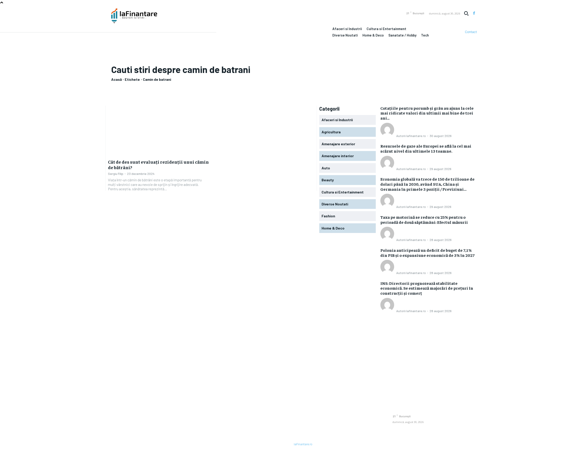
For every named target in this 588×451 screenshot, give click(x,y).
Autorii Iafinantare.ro (411, 136)
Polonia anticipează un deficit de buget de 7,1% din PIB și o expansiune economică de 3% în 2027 (427, 252)
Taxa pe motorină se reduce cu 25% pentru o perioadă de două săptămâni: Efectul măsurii (424, 219)
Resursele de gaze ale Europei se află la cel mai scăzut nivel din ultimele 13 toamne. (425, 148)
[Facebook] (474, 13)
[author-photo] (388, 135)
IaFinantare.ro (303, 444)
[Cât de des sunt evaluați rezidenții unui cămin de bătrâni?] (158, 131)
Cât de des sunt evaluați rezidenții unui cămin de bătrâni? (158, 164)
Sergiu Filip (115, 174)
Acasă (116, 79)
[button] (466, 13)
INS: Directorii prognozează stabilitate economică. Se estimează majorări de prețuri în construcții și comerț (426, 288)
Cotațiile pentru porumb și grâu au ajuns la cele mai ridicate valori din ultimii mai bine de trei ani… (427, 112)
